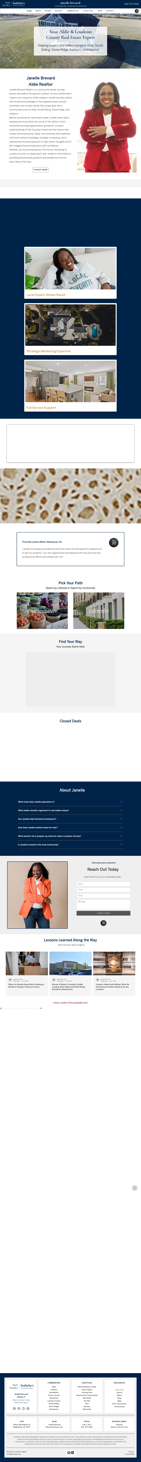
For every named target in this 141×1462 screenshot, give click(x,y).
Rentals (87, 1406)
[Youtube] (23, 1408)
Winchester (53, 1409)
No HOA (87, 1401)
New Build (87, 1398)
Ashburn (54, 1390)
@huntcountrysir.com (54, 1427)
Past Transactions (119, 1404)
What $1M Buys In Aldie (87, 1387)
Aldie (54, 1387)
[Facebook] (19, 1408)
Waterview (87, 1409)
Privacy (131, 1452)
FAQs (119, 1401)
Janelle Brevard (70, 3)
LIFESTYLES (87, 1383)
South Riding (54, 1404)
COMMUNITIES (54, 1383)
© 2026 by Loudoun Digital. (16, 1452)
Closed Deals (70, 721)
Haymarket (54, 1398)
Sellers (119, 1395)
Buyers (119, 1392)
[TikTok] (28, 1408)
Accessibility (129, 1454)
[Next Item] (134, 1188)
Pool (87, 1404)
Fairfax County (54, 1395)
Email (54, 1421)
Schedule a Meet (119, 1421)
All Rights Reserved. (14, 1454)
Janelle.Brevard (54, 1425)
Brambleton (54, 1392)
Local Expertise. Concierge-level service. (70, 6)
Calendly (119, 1425)
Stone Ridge (54, 1406)
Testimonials (119, 1407)
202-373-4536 (131, 4)
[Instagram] (14, 1408)
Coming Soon (87, 1392)
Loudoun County (53, 1401)
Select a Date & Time (119, 1427)
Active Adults (87, 1390)
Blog (119, 1398)
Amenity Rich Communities (87, 1395)
